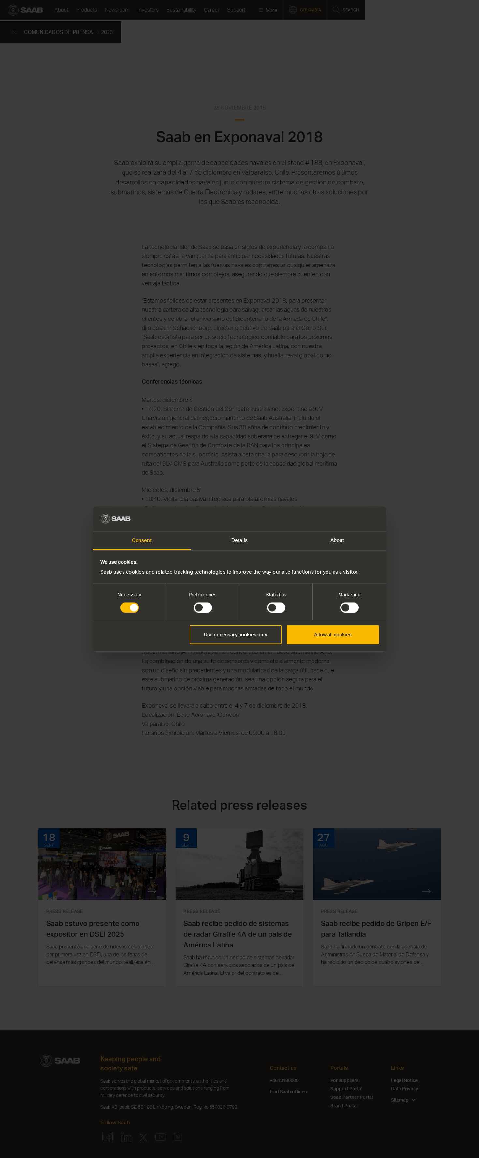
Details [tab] (239, 540)
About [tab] (337, 540)
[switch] (203, 607)
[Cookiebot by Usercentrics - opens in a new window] (350, 519)
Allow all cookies (333, 635)
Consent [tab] (142, 540)
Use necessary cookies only (235, 635)
